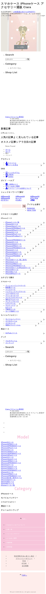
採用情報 (9, 547)
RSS (24, 561)
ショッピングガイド (13, 534)
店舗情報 (9, 542)
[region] (23, 32)
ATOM (24, 563)
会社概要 (25, 566)
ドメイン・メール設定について (19, 188)
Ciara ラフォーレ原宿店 (14, 117)
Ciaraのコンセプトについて (15, 525)
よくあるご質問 (14, 186)
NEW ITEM (31, 210)
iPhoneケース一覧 (12, 222)
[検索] (24, 206)
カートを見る (13, 165)
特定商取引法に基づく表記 (24, 556)
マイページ (12, 163)
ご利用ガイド (13, 184)
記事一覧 (9, 529)
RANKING (31, 208)
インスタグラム (14, 172)
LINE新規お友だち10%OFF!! (24, 12)
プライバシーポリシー (24, 558)
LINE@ (11, 174)
